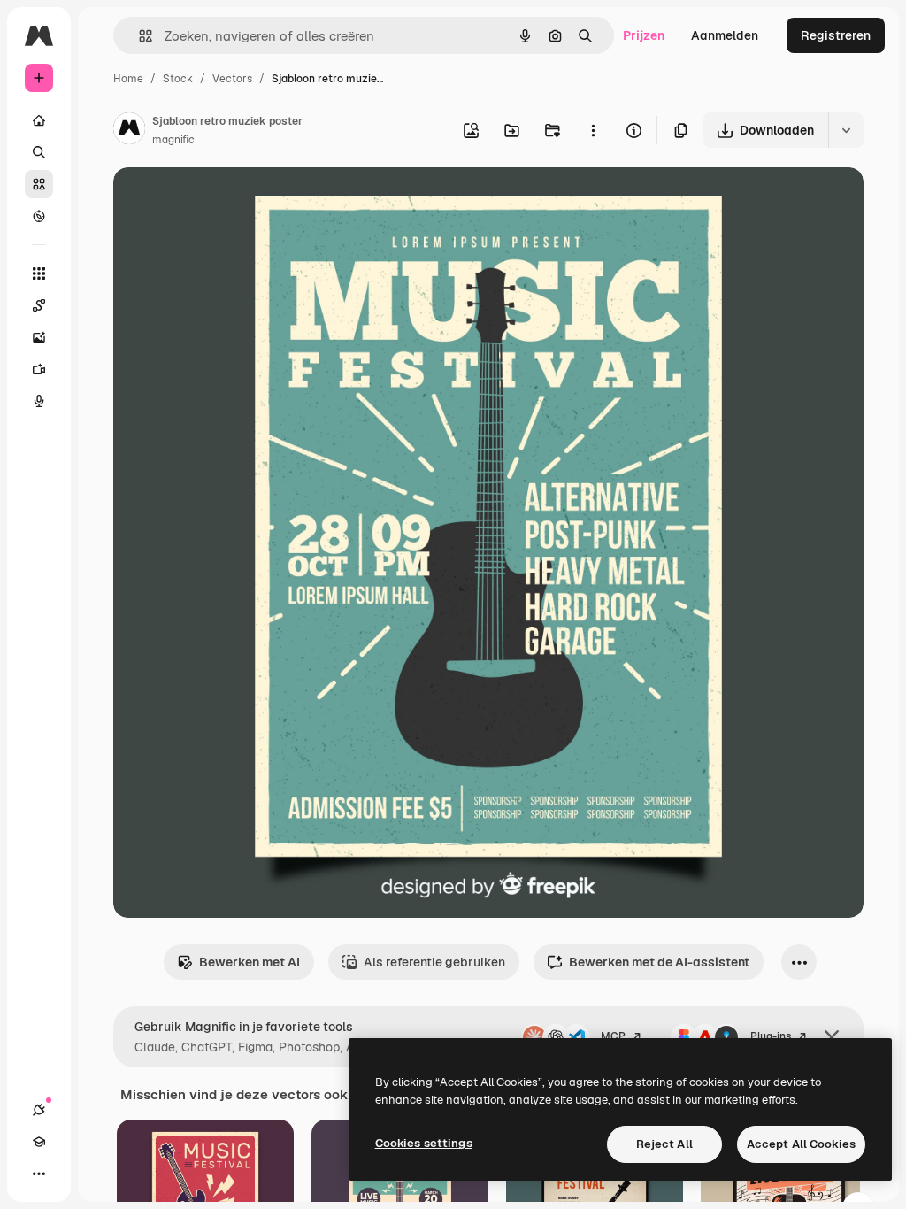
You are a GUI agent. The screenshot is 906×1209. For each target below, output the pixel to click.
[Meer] (39, 1173)
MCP (613, 1036)
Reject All (664, 1143)
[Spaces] (39, 305)
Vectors (232, 79)
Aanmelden (724, 35)
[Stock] (39, 184)
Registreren (836, 35)
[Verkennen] (39, 216)
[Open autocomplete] (138, 35)
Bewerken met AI (249, 962)
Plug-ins (770, 1036)
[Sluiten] (831, 1037)
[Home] (39, 120)
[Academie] (39, 1142)
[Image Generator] (39, 337)
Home (128, 79)
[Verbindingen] (39, 1110)
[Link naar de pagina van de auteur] (129, 131)
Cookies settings (423, 1143)
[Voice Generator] (39, 401)
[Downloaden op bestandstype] (846, 130)
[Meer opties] (592, 130)
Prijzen (643, 35)
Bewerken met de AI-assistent (659, 962)
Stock (178, 79)
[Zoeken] (39, 152)
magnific (173, 140)
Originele (229, 201)
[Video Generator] (39, 369)
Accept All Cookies (801, 1143)
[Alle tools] (39, 273)
